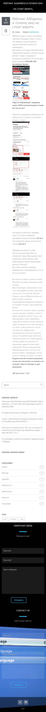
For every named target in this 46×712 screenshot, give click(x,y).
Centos (4, 467)
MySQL (14, 519)
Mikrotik (5, 473)
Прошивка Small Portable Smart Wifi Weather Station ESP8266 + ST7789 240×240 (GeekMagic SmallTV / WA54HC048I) (22, 404)
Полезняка (6, 504)
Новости (5, 498)
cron (5, 519)
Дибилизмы (34, 32)
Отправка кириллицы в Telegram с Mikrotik (19, 413)
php (22, 519)
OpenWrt (5, 479)
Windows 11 (7, 485)
